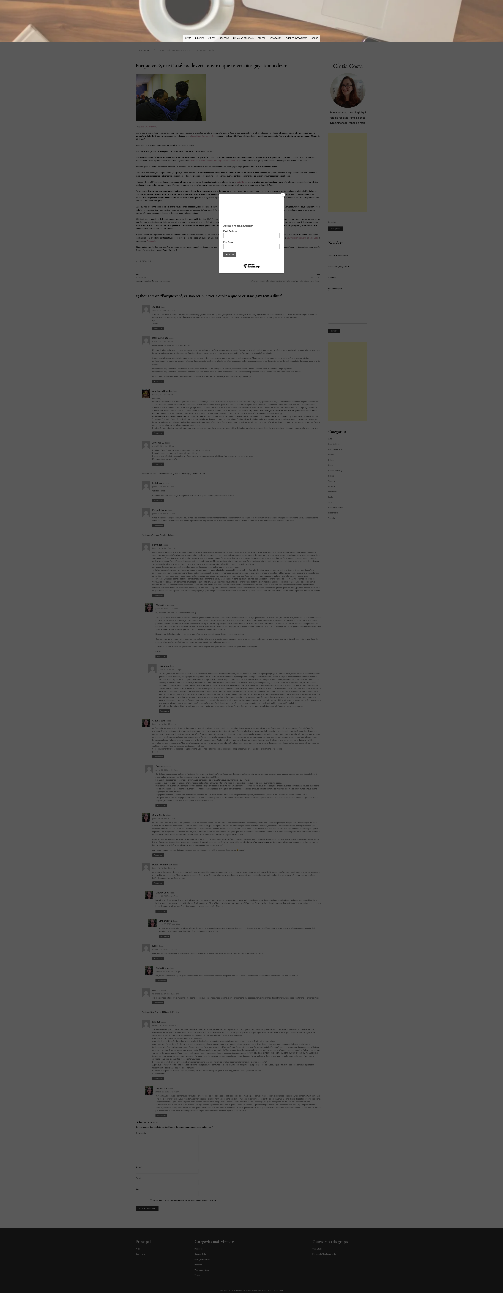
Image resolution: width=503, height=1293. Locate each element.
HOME (188, 38)
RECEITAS (224, 38)
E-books (199, 38)
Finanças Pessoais (243, 38)
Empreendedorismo (296, 38)
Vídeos (211, 38)
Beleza (261, 38)
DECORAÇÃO (275, 38)
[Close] (283, 195)
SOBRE (314, 38)
